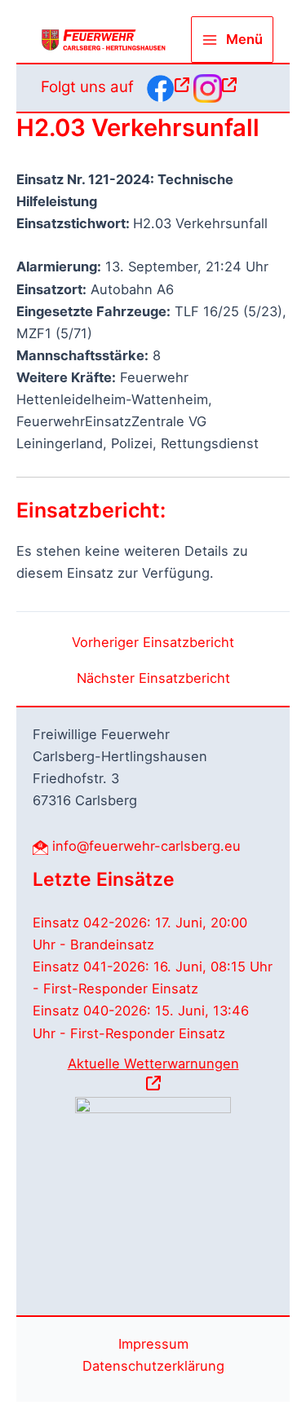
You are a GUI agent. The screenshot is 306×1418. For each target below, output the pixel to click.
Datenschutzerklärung (153, 1366)
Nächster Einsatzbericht (153, 678)
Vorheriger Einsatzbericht (153, 642)
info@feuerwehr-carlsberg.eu (146, 846)
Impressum (153, 1344)
